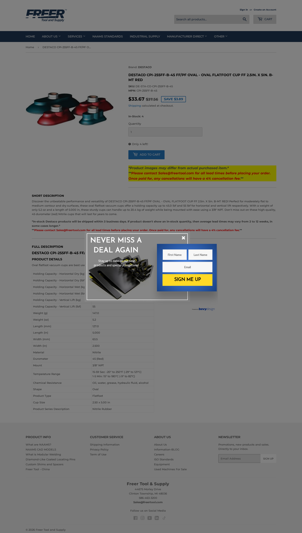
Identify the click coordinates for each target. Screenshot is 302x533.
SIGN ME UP (187, 279)
